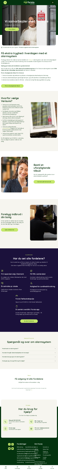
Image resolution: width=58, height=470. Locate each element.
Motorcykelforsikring (30, 456)
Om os (36, 447)
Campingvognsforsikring (31, 458)
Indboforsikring (21, 449)
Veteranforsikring (29, 460)
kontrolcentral (6, 128)
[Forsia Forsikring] (29, 2)
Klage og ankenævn (45, 452)
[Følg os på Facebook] (9, 444)
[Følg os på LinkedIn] (9, 448)
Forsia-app (37, 457)
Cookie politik (44, 458)
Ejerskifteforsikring (30, 447)
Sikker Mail (45, 449)
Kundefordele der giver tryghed (10, 47)
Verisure (30, 60)
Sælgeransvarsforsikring (31, 449)
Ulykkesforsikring (21, 456)
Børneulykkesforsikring (23, 458)
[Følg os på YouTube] (12, 448)
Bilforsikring (20, 447)
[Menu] (52, 2)
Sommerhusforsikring (30, 453)
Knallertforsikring (29, 462)
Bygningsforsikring (30, 451)
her (31, 389)
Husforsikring (20, 462)
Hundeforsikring (21, 460)
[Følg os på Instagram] (12, 444)
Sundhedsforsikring (22, 453)
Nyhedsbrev (37, 455)
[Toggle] (55, 348)
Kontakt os (46, 447)
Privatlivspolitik (47, 455)
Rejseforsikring (21, 451)
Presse (36, 453)
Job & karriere (36, 450)
